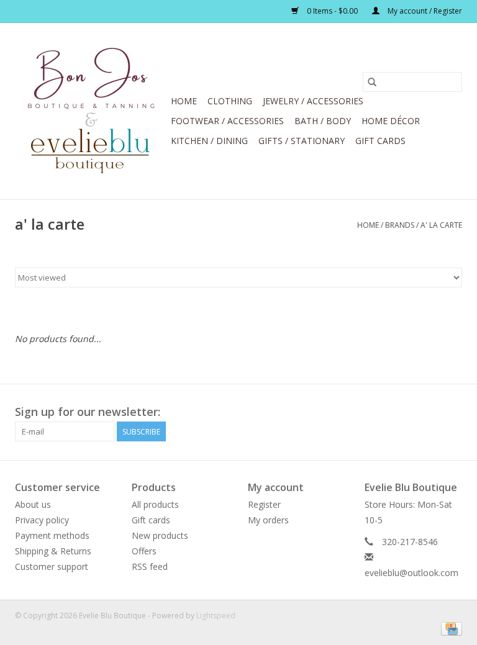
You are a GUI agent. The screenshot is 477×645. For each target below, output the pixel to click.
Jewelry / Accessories (313, 101)
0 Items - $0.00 (332, 11)
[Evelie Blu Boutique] (91, 111)
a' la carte (441, 225)
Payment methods (52, 535)
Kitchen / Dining (209, 141)
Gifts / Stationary (301, 141)
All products (155, 504)
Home (184, 101)
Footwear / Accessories (227, 121)
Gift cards (380, 141)
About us (33, 504)
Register (264, 504)
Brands (399, 225)
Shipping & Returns (53, 551)
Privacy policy (42, 520)
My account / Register (424, 11)
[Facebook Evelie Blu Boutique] (430, 412)
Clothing (229, 101)
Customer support (51, 566)
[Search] (372, 82)
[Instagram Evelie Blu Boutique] (452, 412)
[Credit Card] (449, 628)
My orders (268, 520)
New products (160, 535)
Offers (144, 551)
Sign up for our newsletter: (87, 411)
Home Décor (390, 121)
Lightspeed (215, 615)
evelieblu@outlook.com (411, 573)
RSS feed (150, 566)
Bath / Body (322, 121)
